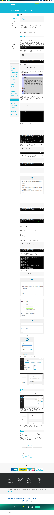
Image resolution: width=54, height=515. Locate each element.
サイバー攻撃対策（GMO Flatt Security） (26, 498)
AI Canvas (34, 1)
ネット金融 (33, 513)
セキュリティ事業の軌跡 (36, 498)
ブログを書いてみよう (25, 19)
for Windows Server (27, 1)
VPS (23, 1)
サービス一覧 (39, 1)
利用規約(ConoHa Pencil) (42, 489)
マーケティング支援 (25, 513)
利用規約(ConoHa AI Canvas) (36, 489)
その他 (41, 513)
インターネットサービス (10, 513)
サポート (43, 1)
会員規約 (9, 489)
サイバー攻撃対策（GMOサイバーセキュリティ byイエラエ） (17, 498)
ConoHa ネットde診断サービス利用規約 (30, 489)
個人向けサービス (38, 513)
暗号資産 (36, 513)
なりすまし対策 (32, 498)
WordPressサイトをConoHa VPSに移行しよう (27, 457)
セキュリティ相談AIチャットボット (31, 497)
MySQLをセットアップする (25, 455)
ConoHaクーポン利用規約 (23, 489)
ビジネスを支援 (19, 513)
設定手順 (23, 18)
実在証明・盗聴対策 (10, 498)
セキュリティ (22, 513)
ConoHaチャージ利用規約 (18, 489)
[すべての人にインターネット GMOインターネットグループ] (49, 0)
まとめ (23, 20)
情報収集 (31, 513)
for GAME (31, 1)
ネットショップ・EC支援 (15, 513)
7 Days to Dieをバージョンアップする (26, 456)
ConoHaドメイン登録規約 (12, 489)
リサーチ (29, 513)
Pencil (36, 1)
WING (21, 1)
